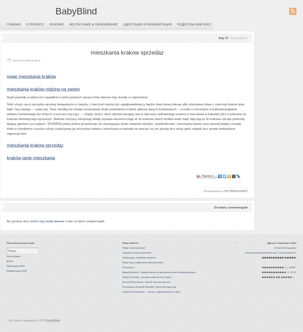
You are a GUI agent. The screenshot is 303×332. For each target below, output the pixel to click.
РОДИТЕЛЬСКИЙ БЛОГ (194, 24)
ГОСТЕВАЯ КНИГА (236, 191)
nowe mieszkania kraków (31, 76)
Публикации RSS (16, 266)
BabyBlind (76, 11)
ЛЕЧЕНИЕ (56, 24)
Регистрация (13, 256)
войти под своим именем (47, 221)
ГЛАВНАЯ (14, 24)
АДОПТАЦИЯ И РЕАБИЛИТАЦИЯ (147, 24)
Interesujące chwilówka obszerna (139, 257)
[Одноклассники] (229, 176)
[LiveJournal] (238, 176)
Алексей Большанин (285, 248)
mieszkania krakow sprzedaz (35, 145)
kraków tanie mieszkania (31, 157)
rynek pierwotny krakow (26, 60)
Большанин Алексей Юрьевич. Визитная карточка (149, 287)
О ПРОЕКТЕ (35, 24)
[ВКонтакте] (220, 176)
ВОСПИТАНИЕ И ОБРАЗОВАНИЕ (93, 24)
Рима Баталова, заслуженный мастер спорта (146, 277)
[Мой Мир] (234, 176)
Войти (10, 261)
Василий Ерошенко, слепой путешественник (146, 282)
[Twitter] (224, 176)
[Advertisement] (52, 170)
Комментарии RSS (17, 271)
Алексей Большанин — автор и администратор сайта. (151, 292)
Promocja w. (128, 267)
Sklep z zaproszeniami (133, 248)
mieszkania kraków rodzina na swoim (43, 89)
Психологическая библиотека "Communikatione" (270, 252)
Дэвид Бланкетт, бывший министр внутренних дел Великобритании (158, 272)
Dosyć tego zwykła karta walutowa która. (143, 262)
